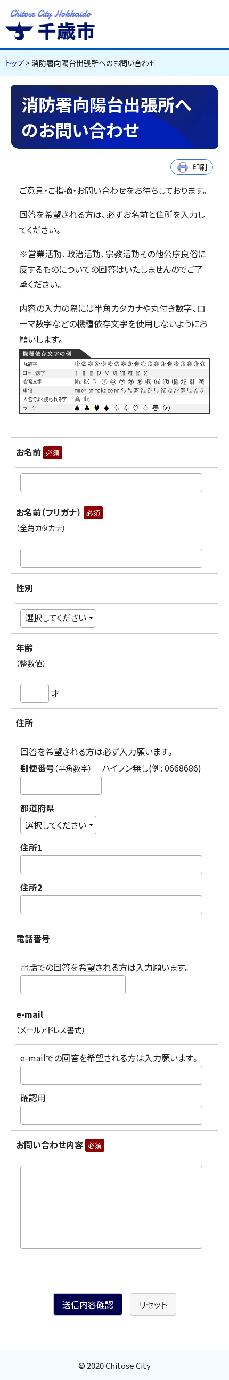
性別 (24, 587)
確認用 (33, 1098)
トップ (14, 63)
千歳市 (50, 23)
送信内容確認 (87, 1304)
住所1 (31, 847)
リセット (153, 1304)
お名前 (38, 451)
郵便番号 (110, 767)
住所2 (31, 887)
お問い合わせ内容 (59, 1144)
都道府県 (37, 807)
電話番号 (33, 938)
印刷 (199, 166)
